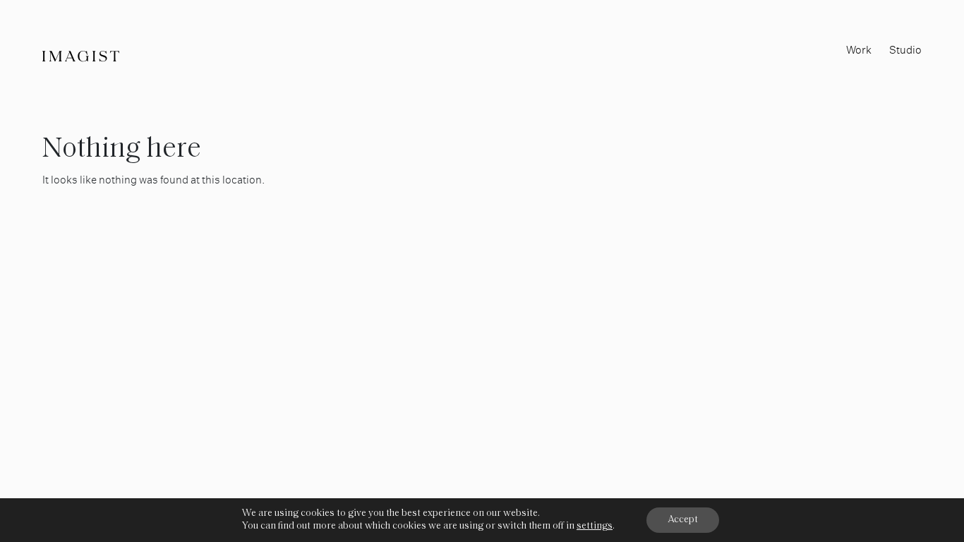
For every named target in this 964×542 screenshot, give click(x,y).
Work (859, 49)
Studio (905, 49)
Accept (683, 519)
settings (595, 526)
